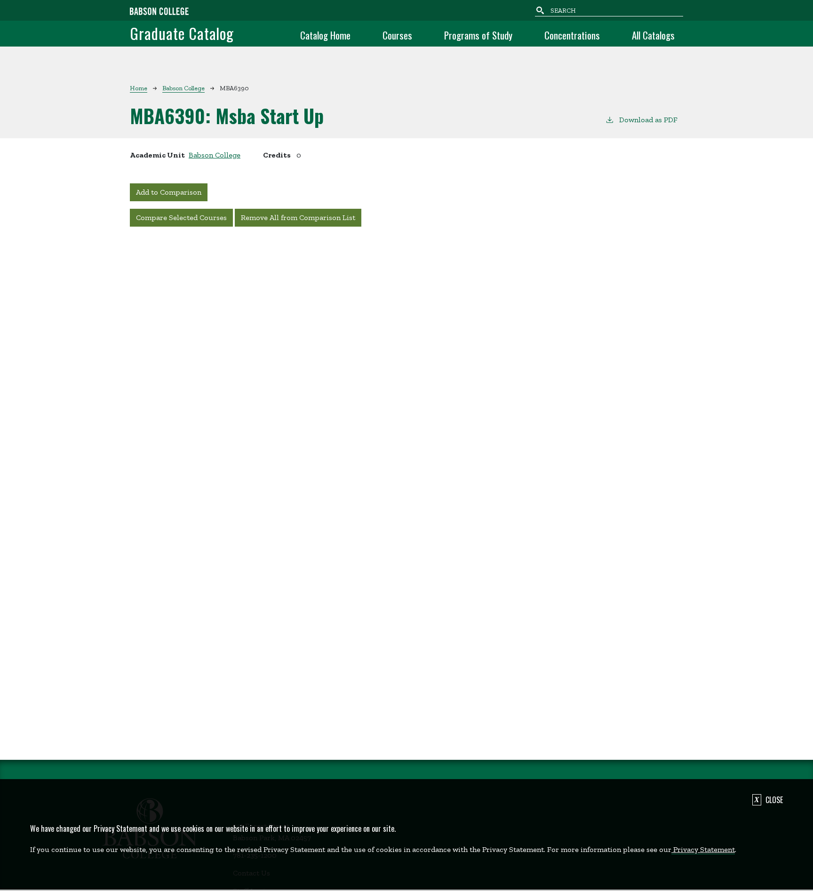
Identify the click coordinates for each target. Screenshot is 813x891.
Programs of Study (478, 35)
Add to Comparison (168, 192)
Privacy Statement (703, 849)
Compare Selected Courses (181, 217)
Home (138, 88)
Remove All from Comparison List (298, 217)
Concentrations (572, 35)
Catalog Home (325, 35)
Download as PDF (648, 119)
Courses (397, 35)
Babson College (183, 88)
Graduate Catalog (182, 33)
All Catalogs (653, 35)
